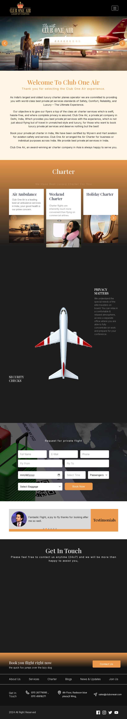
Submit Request (33, 625)
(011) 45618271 (38, 696)
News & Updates (90, 679)
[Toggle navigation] (115, 8)
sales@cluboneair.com (110, 694)
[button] (5, 43)
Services (34, 679)
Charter (52, 679)
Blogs (68, 679)
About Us (14, 679)
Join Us (113, 679)
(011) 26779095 (39, 692)
